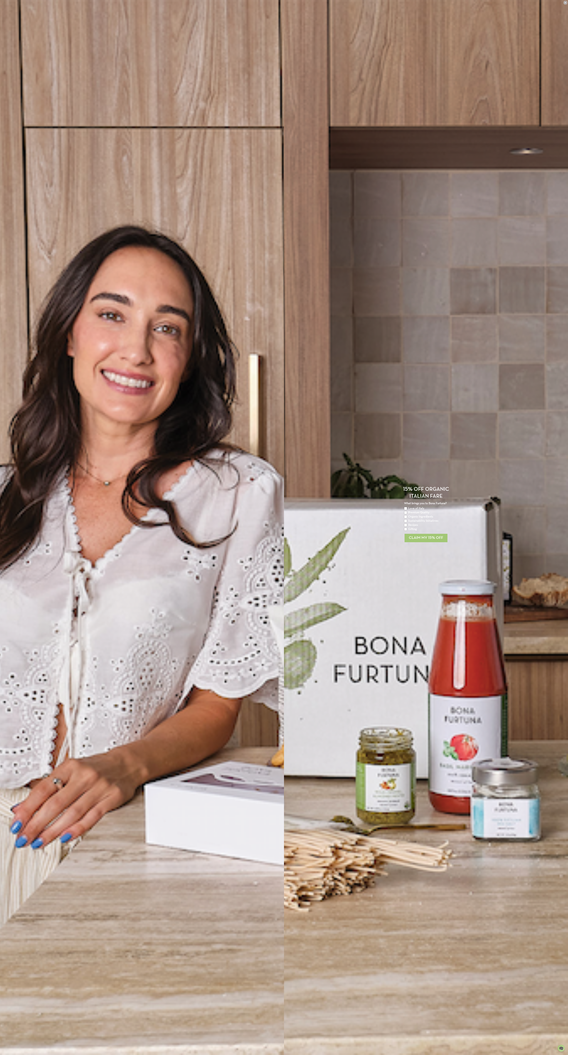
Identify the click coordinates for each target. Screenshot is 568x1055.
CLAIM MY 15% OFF (426, 538)
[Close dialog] (565, 2)
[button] (561, 1048)
